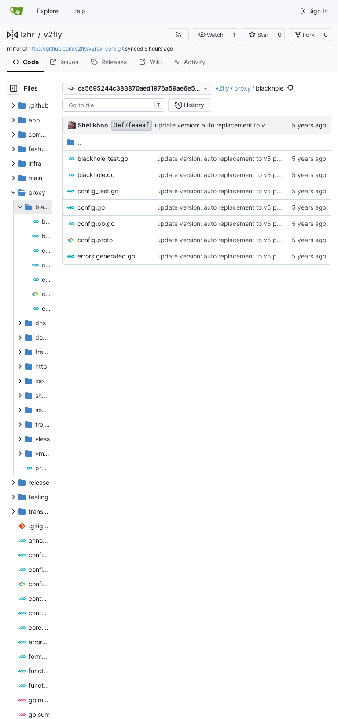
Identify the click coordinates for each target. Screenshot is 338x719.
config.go (91, 207)
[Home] (16, 11)
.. (79, 142)
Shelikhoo (93, 125)
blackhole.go (95, 174)
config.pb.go (95, 223)
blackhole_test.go (102, 158)
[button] (211, 34)
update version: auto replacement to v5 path (219, 125)
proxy (242, 88)
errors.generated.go (106, 256)
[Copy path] (290, 88)
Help (78, 11)
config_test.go (97, 191)
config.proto (95, 239)
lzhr (28, 34)
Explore (48, 11)
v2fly (53, 34)
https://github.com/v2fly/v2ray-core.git (76, 48)
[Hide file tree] (13, 88)
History (194, 105)
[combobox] (113, 105)
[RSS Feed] (179, 34)
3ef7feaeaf (131, 125)
